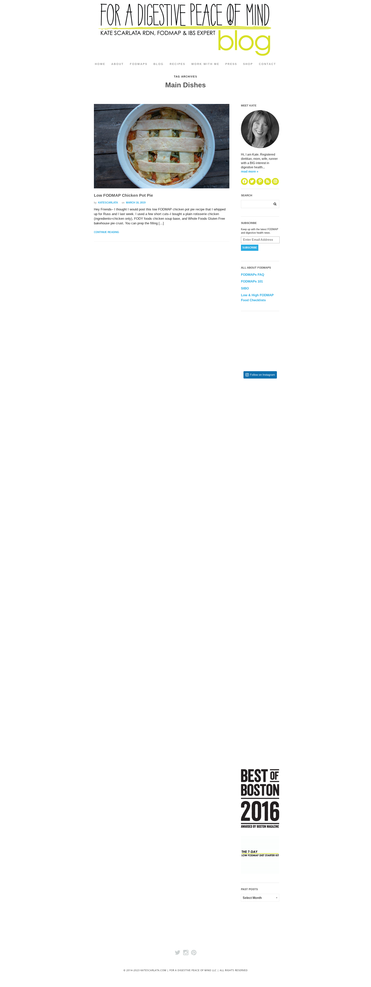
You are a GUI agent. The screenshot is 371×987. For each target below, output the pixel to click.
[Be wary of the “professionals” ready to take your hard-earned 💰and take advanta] (272, 413)
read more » (249, 171)
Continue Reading (106, 232)
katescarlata (108, 202)
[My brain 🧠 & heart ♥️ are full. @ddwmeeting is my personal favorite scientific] (272, 602)
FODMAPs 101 (252, 281)
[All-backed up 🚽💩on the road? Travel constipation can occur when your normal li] (272, 476)
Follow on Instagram (262, 374)
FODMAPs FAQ (252, 275)
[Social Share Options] (244, 441)
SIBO (245, 288)
